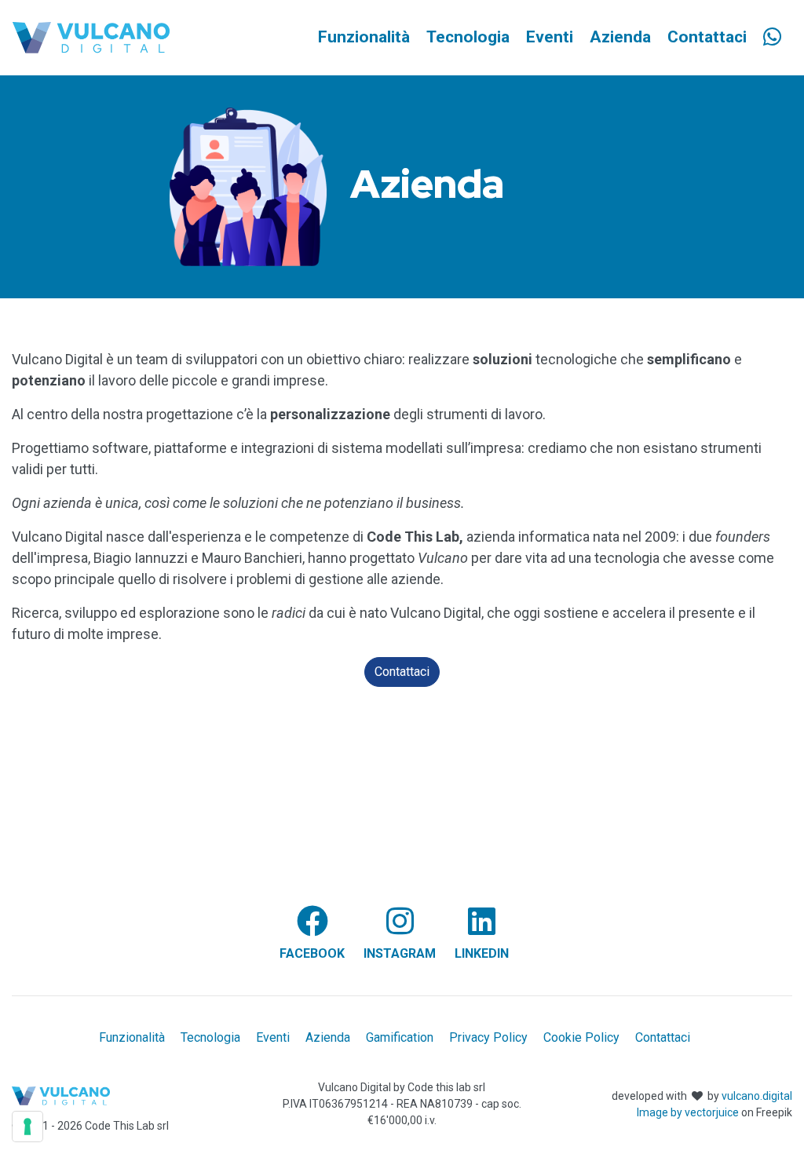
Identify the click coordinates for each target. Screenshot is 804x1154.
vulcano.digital (757, 1096)
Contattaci (402, 671)
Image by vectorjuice (688, 1112)
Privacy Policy (488, 1037)
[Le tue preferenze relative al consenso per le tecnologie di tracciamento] (27, 1126)
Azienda (327, 1037)
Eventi (273, 1037)
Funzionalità (132, 1037)
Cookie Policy (581, 1037)
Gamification (399, 1037)
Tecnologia (210, 1037)
